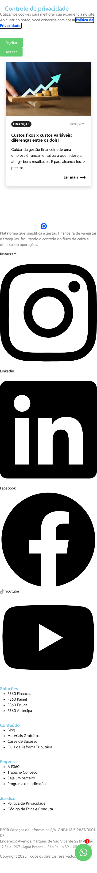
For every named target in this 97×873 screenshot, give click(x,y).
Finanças (21, 124)
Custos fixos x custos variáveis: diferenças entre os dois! (41, 137)
